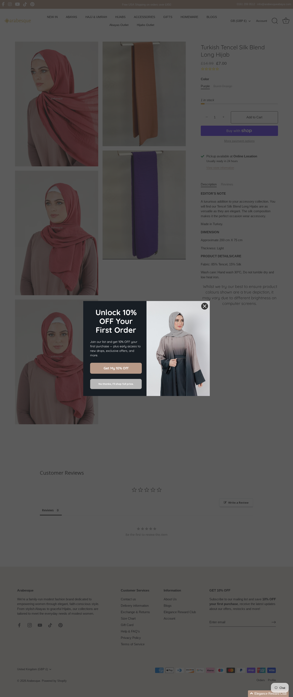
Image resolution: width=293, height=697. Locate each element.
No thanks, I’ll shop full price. (116, 383)
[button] (268, 693)
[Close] (204, 306)
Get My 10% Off (116, 368)
